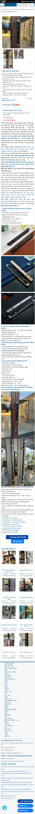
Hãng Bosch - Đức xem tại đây (12, 520)
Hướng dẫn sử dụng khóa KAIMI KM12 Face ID (14, 771)
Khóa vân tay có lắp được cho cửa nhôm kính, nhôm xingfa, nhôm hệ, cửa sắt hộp (17, 149)
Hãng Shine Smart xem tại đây (12, 526)
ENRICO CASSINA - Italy (11, 720)
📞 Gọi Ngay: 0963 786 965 (17, 537)
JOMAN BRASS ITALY (10, 700)
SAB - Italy (7, 729)
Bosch (6, 670)
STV (5, 693)
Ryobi (6, 686)
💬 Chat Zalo (17, 541)
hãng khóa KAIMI (25, 487)
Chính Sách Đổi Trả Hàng (8, 796)
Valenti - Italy (8, 691)
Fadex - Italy (8, 731)
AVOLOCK (7, 677)
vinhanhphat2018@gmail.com (12, 753)
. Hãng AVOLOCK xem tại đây (11, 528)
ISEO (5, 722)
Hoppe (6, 734)
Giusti (6, 732)
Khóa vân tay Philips (10, 672)
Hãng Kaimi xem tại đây (10, 532)
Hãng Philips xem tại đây (11, 530)
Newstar (6, 688)
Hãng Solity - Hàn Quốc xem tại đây (14, 522)
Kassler (6, 674)
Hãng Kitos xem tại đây (10, 518)
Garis (6, 713)
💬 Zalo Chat (23, 806)
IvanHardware (8, 725)
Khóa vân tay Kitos (9, 679)
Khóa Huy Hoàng (9, 663)
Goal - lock (7, 695)
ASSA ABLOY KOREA (10, 709)
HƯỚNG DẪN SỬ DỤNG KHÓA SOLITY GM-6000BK (16, 789)
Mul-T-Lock (7, 702)
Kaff (5, 727)
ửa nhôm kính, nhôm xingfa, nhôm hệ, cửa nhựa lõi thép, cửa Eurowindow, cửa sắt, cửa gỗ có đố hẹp (17, 195)
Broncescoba (8, 718)
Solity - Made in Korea (10, 668)
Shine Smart (7, 675)
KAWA (6, 707)
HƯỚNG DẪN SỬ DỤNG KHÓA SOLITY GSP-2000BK (16, 782)
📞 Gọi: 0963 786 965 (25, 801)
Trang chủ (6, 9)
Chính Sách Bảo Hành (7, 798)
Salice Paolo (7, 704)
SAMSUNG (7, 715)
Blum (5, 716)
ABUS (6, 697)
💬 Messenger (23, 810)
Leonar (6, 690)
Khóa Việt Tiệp (8, 665)
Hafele (6, 706)
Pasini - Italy (7, 699)
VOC (5, 684)
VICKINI (6, 724)
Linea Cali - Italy (9, 666)
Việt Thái (7, 736)
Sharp (6, 681)
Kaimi (7, 190)
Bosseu (6, 711)
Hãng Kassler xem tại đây (11, 524)
